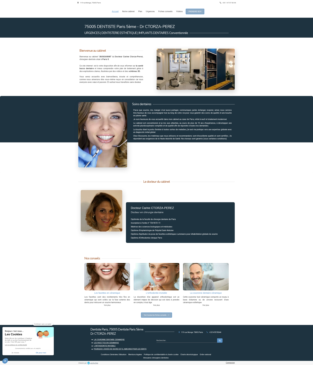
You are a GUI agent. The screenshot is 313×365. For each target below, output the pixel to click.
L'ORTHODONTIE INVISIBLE (105, 346)
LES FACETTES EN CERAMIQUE (106, 343)
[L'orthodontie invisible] (156, 276)
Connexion (230, 363)
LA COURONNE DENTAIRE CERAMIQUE (109, 340)
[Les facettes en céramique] (107, 276)
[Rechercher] (220, 340)
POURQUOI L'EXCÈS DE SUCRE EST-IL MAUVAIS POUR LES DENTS (120, 349)
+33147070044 (215, 332)
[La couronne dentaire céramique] (206, 276)
